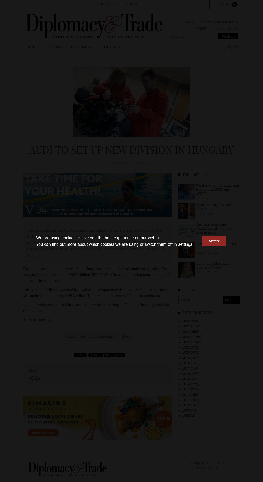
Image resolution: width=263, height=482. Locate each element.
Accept (214, 241)
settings (185, 244)
